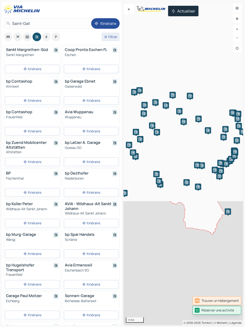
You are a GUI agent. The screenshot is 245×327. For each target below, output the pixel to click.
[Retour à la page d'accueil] (23, 9)
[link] (217, 300)
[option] (8, 37)
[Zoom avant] (237, 29)
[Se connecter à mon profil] (237, 8)
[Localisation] (237, 48)
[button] (190, 96)
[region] (183, 163)
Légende (236, 323)
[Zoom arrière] (237, 38)
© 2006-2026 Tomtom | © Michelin (206, 323)
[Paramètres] (237, 18)
